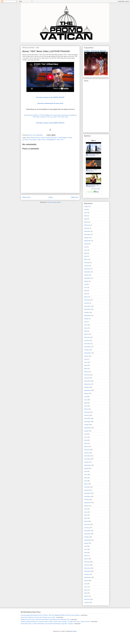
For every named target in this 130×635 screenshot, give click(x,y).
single (39, 139)
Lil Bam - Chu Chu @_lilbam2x (95, 51)
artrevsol (43, 137)
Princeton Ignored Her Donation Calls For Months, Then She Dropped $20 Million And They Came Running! (50, 615)
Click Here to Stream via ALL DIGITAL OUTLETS (50, 97)
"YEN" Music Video (62, 117)
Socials (30, 115)
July (85, 209)
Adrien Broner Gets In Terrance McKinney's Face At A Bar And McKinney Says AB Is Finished (47, 623)
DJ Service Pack (56, 115)
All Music (36, 115)
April (85, 219)
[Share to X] (51, 135)
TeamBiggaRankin (51, 139)
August (86, 206)
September (87, 240)
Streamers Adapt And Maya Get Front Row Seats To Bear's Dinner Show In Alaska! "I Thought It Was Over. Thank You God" (55, 621)
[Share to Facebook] (53, 135)
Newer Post (26, 197)
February (87, 225)
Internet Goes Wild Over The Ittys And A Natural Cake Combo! (38, 617)
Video (58, 139)
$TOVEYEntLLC (35, 137)
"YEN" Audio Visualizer (38, 117)
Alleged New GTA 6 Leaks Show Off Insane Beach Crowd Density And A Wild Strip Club (45, 619)
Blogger (74, 631)
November (87, 234)
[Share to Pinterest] (55, 135)
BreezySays (53, 137)
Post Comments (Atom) (54, 202)
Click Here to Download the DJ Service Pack (50, 103)
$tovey (28, 137)
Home (51, 197)
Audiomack (65, 115)
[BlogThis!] (49, 135)
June (85, 212)
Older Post (74, 197)
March (86, 222)
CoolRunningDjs (62, 137)
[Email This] (47, 135)
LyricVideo (25, 139)
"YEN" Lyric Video (51, 117)
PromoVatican (33, 139)
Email (25, 115)
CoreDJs (69, 137)
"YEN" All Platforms (45, 115)
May (85, 215)
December (87, 231)
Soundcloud (72, 115)
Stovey (43, 139)
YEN (62, 139)
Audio (47, 137)
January (86, 228)
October (86, 237)
